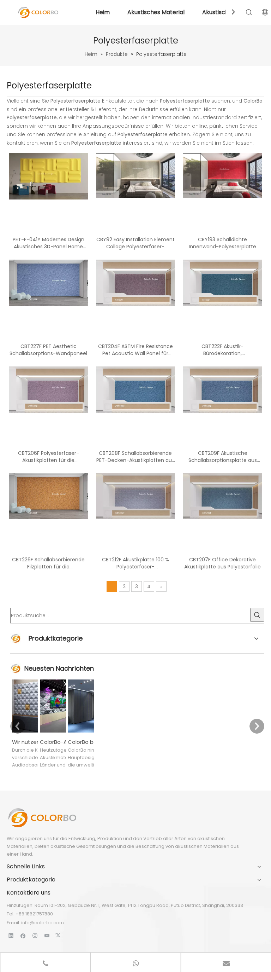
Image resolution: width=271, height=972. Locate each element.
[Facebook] (23, 935)
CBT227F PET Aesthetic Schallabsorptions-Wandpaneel (48, 350)
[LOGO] (42, 817)
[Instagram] (35, 935)
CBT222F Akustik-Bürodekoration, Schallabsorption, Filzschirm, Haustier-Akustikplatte (222, 350)
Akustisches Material (156, 12)
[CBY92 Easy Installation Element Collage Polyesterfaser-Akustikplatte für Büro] (135, 175)
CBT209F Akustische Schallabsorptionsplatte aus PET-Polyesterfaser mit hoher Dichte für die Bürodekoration (222, 457)
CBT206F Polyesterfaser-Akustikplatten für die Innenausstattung (48, 457)
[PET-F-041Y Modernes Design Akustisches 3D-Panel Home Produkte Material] (48, 175)
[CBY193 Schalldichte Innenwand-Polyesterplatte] (222, 175)
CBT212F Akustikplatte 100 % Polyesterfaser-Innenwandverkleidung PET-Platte (135, 563)
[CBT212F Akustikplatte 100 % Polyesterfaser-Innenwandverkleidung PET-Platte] (135, 495)
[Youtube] (47, 935)
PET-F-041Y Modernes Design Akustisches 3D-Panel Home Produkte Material (48, 243)
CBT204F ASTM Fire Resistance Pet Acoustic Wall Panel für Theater (135, 350)
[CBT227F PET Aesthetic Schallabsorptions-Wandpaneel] (48, 282)
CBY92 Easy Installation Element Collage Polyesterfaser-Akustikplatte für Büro (135, 243)
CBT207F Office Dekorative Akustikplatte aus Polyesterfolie (222, 563)
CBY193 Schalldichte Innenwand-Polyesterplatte (222, 243)
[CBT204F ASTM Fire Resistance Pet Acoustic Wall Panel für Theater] (135, 282)
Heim (103, 12)
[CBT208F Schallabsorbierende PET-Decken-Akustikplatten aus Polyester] (135, 389)
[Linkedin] (11, 935)
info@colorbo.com (42, 922)
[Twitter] (59, 935)
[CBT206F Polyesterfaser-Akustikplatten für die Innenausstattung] (48, 389)
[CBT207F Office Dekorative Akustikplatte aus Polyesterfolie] (222, 495)
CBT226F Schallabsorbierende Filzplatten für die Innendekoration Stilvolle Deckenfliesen (48, 563)
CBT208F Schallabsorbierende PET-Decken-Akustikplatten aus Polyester (135, 457)
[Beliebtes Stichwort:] (257, 615)
